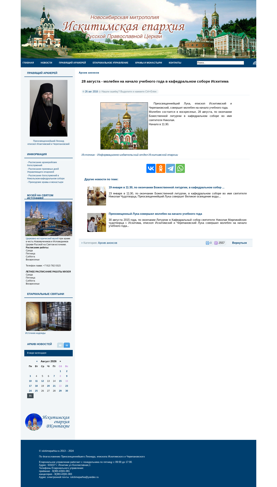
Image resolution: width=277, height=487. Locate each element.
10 (30, 381)
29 (60, 391)
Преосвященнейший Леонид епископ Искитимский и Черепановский (49, 142)
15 (60, 381)
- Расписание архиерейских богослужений (42, 164)
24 (30, 391)
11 (36, 381)
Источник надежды (35, 333)
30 (66, 391)
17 (30, 386)
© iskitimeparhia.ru (49, 450)
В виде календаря (67, 345)
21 (54, 386)
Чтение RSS (254, 63)
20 (48, 386)
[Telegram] (170, 168)
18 (36, 386)
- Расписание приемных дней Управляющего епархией (43, 170)
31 (30, 395)
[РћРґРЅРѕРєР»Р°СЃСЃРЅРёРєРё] (160, 168)
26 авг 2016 (91, 91)
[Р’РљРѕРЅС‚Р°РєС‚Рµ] (150, 168)
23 (66, 386)
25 (36, 391)
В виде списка (60, 345)
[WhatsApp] (180, 168)
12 (42, 381)
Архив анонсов (89, 72)
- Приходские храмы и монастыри (45, 182)
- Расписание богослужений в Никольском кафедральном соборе (46, 177)
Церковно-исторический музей (42, 238)
